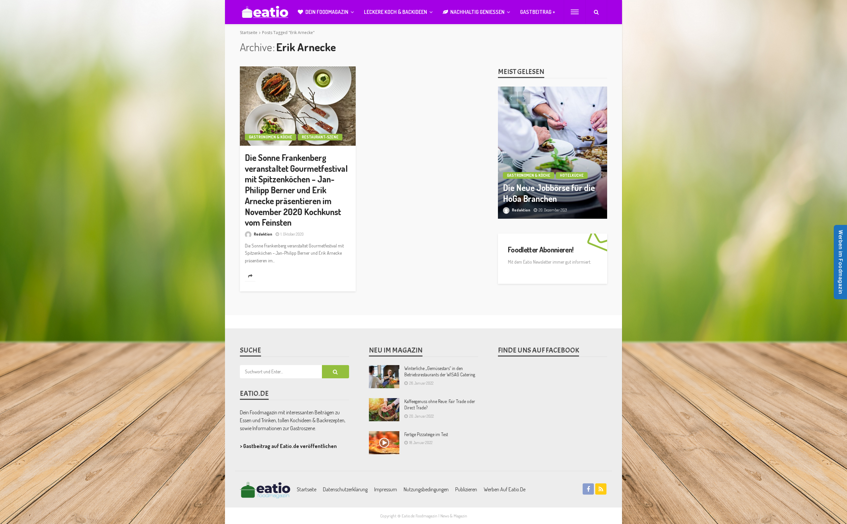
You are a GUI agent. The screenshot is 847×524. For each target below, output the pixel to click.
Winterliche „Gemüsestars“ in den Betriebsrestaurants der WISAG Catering (439, 371)
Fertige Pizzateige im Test (426, 434)
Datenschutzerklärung (345, 489)
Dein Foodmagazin (326, 12)
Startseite (306, 489)
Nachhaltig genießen (477, 12)
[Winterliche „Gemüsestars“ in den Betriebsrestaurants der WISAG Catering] (384, 376)
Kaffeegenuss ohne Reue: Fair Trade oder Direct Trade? (439, 404)
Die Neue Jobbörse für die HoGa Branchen (549, 193)
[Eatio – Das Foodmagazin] (265, 489)
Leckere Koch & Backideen (395, 12)
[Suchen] (596, 12)
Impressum (385, 489)
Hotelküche (572, 175)
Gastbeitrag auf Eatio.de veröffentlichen (290, 446)
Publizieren (466, 489)
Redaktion (263, 234)
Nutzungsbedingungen (426, 489)
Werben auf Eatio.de (504, 489)
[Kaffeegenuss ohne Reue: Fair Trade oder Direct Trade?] (384, 409)
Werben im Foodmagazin (840, 262)
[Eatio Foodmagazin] (265, 12)
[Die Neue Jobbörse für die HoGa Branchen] (552, 153)
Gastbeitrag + (537, 12)
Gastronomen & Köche (270, 136)
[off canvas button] (575, 12)
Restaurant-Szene (320, 136)
